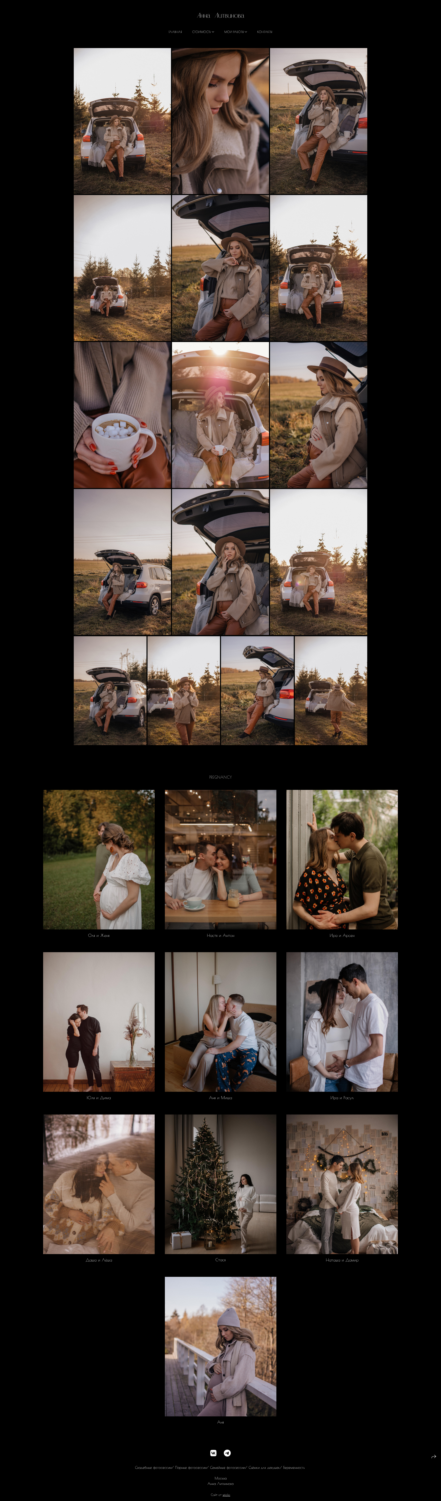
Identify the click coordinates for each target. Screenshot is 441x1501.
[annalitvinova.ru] (220, 15)
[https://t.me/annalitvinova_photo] (227, 1453)
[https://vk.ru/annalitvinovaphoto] (213, 1453)
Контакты (264, 31)
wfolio (226, 1494)
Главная (175, 31)
